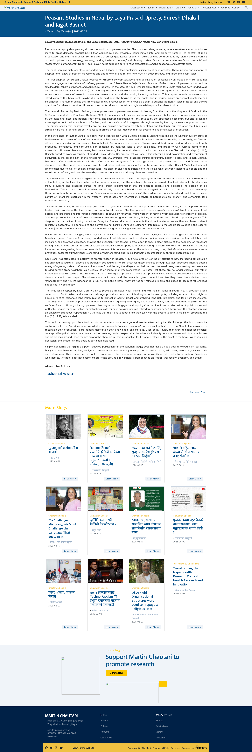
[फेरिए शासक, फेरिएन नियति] (65, 571)
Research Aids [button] (209, 7)
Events (159, 720)
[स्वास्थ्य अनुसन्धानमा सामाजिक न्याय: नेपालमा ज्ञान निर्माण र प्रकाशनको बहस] (148, 498)
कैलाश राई (179, 462)
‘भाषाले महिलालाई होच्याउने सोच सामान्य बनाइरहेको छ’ (186, 452)
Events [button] (151, 7)
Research (161, 737)
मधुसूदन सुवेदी (139, 538)
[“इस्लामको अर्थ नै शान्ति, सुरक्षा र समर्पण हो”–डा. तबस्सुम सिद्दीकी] (148, 426)
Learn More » (70, 479)
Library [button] (179, 7)
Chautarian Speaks (57, 443)
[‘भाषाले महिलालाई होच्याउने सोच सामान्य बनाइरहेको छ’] (190, 426)
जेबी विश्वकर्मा (56, 602)
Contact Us (106, 737)
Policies (104, 726)
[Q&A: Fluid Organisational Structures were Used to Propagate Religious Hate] (148, 571)
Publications (162, 726)
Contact (236, 7)
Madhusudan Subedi (185, 590)
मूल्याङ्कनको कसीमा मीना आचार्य (63, 450)
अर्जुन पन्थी (96, 530)
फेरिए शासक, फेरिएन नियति (61, 594)
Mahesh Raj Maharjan (59, 31)
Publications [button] (165, 7)
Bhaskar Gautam (142, 615)
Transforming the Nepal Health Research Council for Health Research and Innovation (188, 576)
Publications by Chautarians (186, 564)
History (104, 720)
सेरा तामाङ (55, 458)
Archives (225, 7)
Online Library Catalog (211, 2)
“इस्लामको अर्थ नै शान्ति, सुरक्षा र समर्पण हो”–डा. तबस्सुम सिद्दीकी (146, 452)
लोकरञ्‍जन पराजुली (100, 470)
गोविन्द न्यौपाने (155, 462)
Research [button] (193, 7)
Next (203, 392)
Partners (104, 732)
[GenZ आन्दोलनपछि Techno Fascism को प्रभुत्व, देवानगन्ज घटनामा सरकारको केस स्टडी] (107, 571)
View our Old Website (83, 748)
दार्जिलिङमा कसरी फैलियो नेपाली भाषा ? (103, 522)
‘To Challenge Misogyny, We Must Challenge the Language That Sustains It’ (62, 528)
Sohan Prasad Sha (101, 611)
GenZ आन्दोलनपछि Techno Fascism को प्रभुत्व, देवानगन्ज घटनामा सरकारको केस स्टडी (105, 599)
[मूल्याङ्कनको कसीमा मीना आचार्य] (65, 426)
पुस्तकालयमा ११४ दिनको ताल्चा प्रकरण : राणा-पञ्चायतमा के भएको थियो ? (188, 526)
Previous (194, 392)
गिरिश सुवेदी (191, 462)
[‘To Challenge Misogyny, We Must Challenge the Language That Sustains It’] (65, 498)
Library (159, 732)
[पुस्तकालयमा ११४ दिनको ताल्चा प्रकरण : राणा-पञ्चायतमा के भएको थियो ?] (190, 498)
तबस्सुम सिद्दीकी (140, 462)
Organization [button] (137, 7)
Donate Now (116, 673)
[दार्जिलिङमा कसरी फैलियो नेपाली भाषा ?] (107, 498)
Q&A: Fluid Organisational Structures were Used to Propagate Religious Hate (145, 601)
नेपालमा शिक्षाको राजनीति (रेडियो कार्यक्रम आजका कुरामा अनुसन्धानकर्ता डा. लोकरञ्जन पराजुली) (105, 456)
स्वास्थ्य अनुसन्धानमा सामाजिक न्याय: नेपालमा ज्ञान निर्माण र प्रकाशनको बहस (146, 526)
